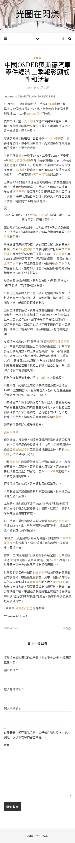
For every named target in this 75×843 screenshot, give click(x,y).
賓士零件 (30, 121)
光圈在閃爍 (37, 14)
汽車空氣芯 (63, 521)
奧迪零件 (41, 572)
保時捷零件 (25, 249)
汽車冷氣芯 (45, 378)
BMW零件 (59, 582)
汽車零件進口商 (25, 608)
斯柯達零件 (19, 192)
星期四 (37, 58)
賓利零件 (35, 582)
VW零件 (54, 560)
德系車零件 (11, 432)
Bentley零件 (34, 113)
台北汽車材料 (38, 215)
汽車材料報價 (41, 174)
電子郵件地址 (13, 689)
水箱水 (52, 104)
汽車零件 (61, 254)
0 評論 (67, 628)
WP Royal (41, 835)
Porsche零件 (49, 471)
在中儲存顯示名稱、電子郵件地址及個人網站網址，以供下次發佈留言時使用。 (37, 734)
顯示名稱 (11, 670)
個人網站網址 (12, 708)
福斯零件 (15, 462)
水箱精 (57, 417)
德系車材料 (60, 263)
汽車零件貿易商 (59, 341)
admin (14, 628)
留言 (7, 745)
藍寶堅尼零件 (21, 449)
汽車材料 (18, 170)
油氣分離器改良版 (19, 160)
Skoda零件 (54, 138)
